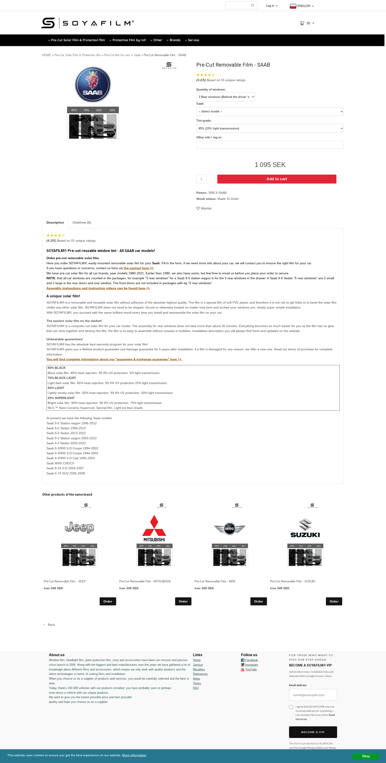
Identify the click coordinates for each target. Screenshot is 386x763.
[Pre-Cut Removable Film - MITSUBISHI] (162, 505)
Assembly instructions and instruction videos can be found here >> (98, 288)
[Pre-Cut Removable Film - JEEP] (86, 505)
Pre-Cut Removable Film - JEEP (65, 581)
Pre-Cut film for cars (117, 55)
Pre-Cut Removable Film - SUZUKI (292, 581)
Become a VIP (313, 732)
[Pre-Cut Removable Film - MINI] (237, 505)
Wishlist (206, 208)
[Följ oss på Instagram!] (242, 664)
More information (134, 755)
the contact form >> (138, 268)
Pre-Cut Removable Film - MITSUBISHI (145, 581)
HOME (46, 55)
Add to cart (276, 179)
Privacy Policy (315, 747)
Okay (366, 756)
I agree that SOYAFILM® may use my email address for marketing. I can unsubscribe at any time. (315, 713)
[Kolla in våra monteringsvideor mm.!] (242, 669)
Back (50, 624)
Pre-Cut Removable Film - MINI (215, 581)
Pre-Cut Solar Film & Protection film (78, 55)
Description (55, 222)
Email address (297, 685)
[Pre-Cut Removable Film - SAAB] (169, 65)
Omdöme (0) (82, 222)
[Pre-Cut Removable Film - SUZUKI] (313, 505)
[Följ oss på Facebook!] (242, 660)
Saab (137, 55)
